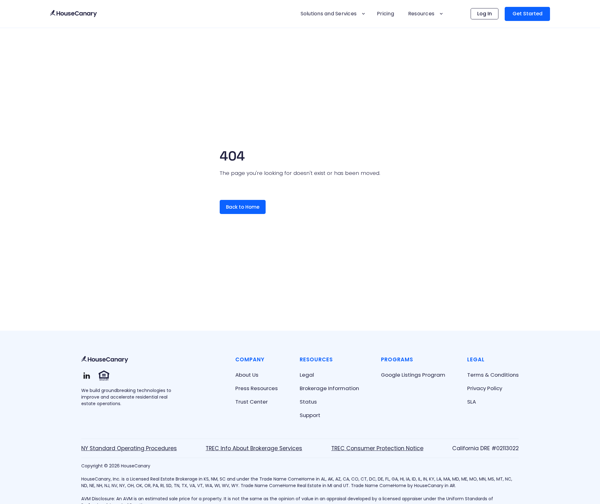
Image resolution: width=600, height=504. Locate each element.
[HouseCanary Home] (104, 360)
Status (308, 401)
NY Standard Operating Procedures (129, 448)
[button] (331, 13)
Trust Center (251, 401)
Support (310, 415)
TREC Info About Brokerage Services (254, 448)
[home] (73, 14)
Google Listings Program (413, 375)
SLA (471, 401)
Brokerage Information (329, 388)
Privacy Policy (484, 388)
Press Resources (256, 388)
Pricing (385, 13)
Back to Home (242, 207)
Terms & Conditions (493, 375)
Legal (307, 375)
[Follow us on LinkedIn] (86, 375)
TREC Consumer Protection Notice (377, 448)
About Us (246, 375)
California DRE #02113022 (485, 448)
